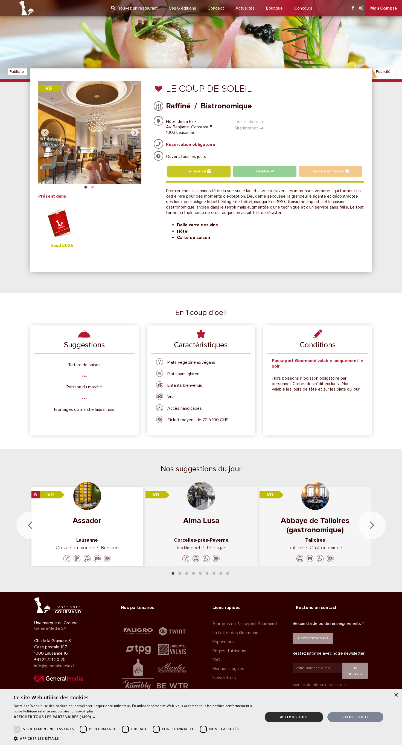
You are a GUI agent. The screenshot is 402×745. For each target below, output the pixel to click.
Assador (87, 520)
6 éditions (182, 8)
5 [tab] (200, 573)
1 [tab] (85, 186)
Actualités (245, 8)
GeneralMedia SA (50, 628)
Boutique (274, 8)
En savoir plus (82, 711)
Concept (216, 8)
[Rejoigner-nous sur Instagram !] (361, 8)
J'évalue (263, 171)
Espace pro (223, 642)
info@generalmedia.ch (54, 666)
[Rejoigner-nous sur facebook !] (353, 8)
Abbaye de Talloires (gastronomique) (315, 525)
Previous (45, 132)
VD (48, 88)
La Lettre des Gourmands (236, 633)
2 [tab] (92, 186)
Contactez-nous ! (313, 638)
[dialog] (201, 717)
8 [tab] (221, 573)
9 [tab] (228, 573)
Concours (303, 8)
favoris (328, 171)
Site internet (246, 128)
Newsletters (224, 677)
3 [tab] (187, 573)
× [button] (396, 695)
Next (135, 132)
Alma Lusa (201, 520)
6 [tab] (207, 573)
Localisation (246, 122)
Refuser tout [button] (355, 717)
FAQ (216, 660)
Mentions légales (228, 668)
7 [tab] (214, 573)
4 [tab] (193, 573)
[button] (134, 717)
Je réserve (197, 171)
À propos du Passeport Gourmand (244, 623)
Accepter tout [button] (294, 717)
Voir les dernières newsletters (319, 684)
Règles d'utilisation (229, 651)
